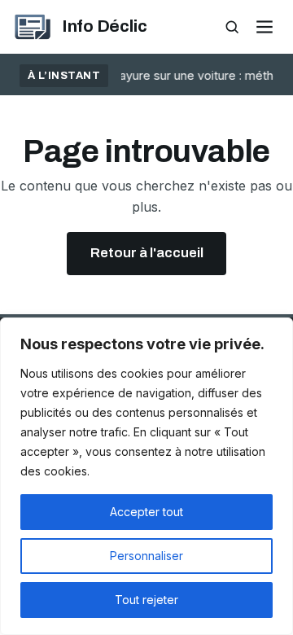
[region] (146, 476)
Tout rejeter (146, 600)
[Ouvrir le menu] (264, 27)
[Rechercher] (231, 27)
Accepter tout (146, 512)
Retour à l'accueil (146, 253)
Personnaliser (146, 556)
